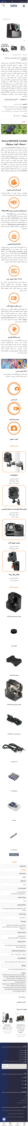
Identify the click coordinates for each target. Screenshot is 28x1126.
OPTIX (5, 164)
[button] (25, 30)
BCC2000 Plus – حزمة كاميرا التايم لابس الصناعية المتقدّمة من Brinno (20, 1028)
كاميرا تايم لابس (16, 54)
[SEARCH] (12, 1)
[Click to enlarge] (24, 40)
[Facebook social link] (22, 116)
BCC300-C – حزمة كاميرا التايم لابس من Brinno (7, 1027)
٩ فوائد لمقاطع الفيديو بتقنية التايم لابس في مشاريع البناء (15, 1116)
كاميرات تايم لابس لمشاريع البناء (20, 1035)
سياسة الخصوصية (24, 1100)
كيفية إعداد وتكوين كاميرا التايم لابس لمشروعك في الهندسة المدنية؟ (13, 1110)
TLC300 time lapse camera (13, 108)
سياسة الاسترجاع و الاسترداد (22, 1102)
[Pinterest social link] (18, 116)
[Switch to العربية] (5, 1)
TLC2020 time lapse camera (10, 107)
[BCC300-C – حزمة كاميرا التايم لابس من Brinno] (7, 1017)
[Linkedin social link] (16, 116)
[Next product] (2, 54)
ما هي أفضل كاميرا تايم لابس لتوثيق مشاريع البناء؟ (16, 1113)
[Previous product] (5, 54)
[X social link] (20, 116)
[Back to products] (4, 54)
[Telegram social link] (15, 116)
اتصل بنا (25, 1097)
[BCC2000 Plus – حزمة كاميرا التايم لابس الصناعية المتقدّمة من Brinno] (20, 1017)
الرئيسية (25, 54)
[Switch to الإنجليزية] (2, 1)
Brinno (7, 147)
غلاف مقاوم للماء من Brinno (14, 111)
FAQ (26, 1095)
